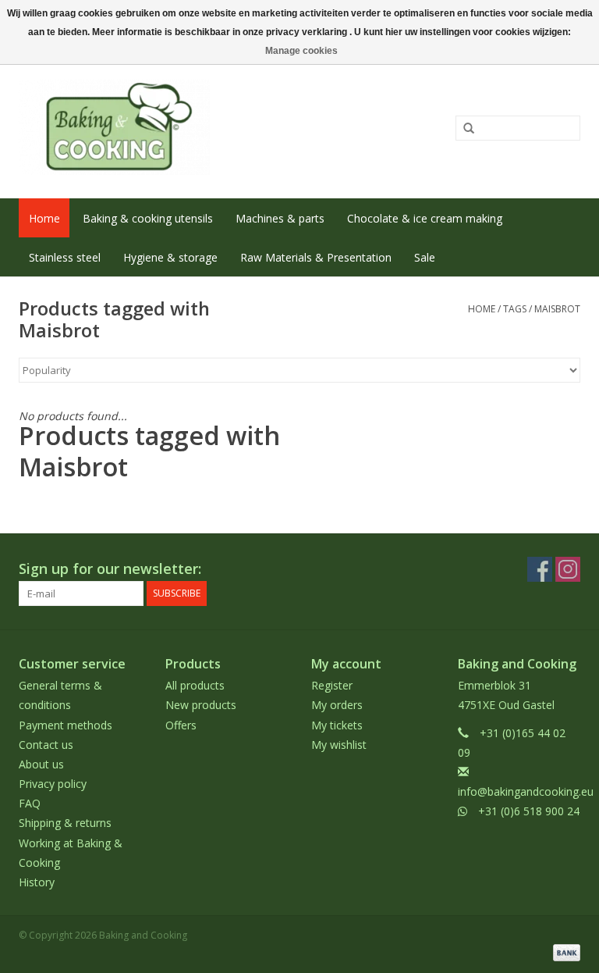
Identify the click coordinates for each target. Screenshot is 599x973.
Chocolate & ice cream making (424, 218)
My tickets (337, 725)
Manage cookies (301, 50)
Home (44, 218)
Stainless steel (65, 257)
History (37, 882)
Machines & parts (280, 218)
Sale (424, 257)
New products (200, 704)
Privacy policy (53, 783)
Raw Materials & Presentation (316, 257)
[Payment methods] (564, 951)
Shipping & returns (65, 822)
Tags (514, 308)
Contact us (46, 744)
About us (41, 764)
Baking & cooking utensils (148, 218)
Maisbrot (557, 308)
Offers (181, 725)
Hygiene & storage (170, 257)
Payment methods (65, 725)
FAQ (30, 803)
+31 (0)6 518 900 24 (529, 811)
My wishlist (339, 744)
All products (195, 685)
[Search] (463, 129)
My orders (337, 704)
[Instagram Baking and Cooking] (567, 569)
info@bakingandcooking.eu (526, 791)
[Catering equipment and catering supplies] (184, 127)
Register (332, 685)
